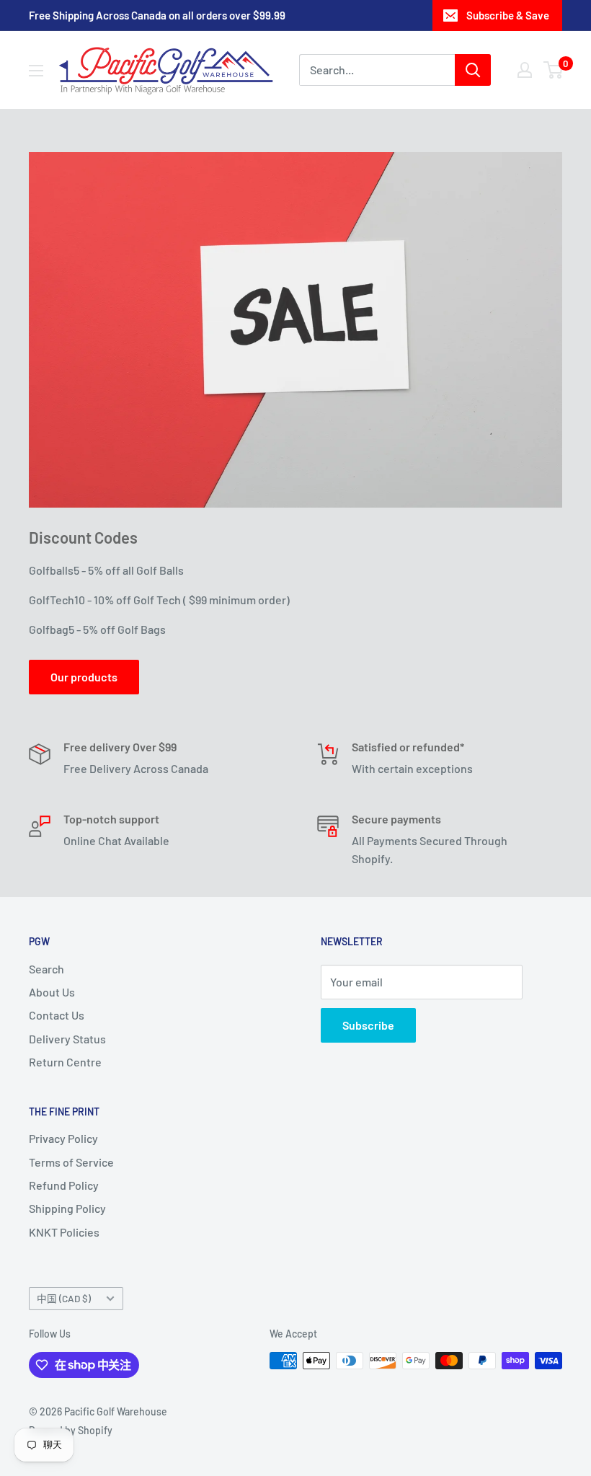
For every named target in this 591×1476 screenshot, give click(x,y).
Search (46, 969)
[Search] (473, 70)
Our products (83, 677)
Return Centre (65, 1062)
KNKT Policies (64, 1232)
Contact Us (56, 1015)
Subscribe (368, 1025)
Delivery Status (67, 1039)
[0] (554, 70)
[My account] (524, 70)
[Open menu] (36, 70)
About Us (52, 992)
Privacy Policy (63, 1138)
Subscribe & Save (507, 15)
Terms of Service (71, 1162)
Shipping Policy (67, 1208)
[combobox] (377, 70)
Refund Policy (64, 1185)
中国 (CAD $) (64, 1298)
